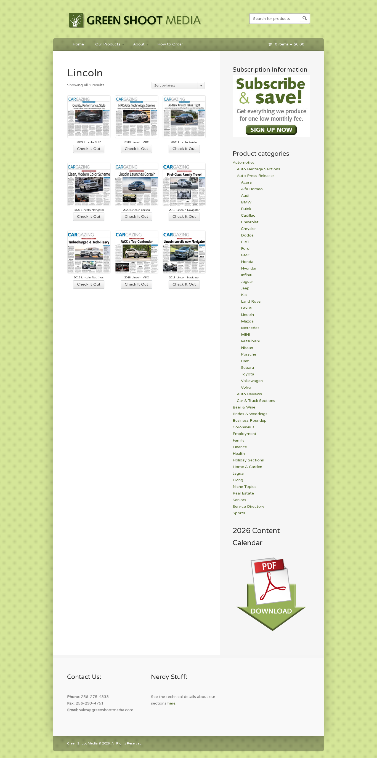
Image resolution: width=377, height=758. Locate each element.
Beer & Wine (244, 407)
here (172, 703)
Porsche (248, 354)
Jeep (245, 288)
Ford (245, 248)
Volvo (246, 387)
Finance (240, 447)
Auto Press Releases (256, 175)
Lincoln (247, 314)
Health (239, 453)
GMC (245, 255)
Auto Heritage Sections (258, 169)
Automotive (243, 162)
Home (78, 44)
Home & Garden (247, 466)
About (136, 45)
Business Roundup (250, 420)
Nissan (247, 347)
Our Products (105, 45)
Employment (244, 433)
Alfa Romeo (252, 189)
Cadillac (248, 215)
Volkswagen (252, 380)
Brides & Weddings (250, 414)
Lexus (246, 308)
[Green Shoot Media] (135, 29)
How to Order (170, 44)
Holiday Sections (248, 460)
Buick (246, 208)
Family (239, 440)
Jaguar (247, 281)
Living (238, 480)
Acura (246, 182)
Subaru (247, 367)
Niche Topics (244, 486)
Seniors (239, 500)
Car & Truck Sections (256, 400)
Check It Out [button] (88, 148)
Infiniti (246, 275)
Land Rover (251, 301)
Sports (239, 513)
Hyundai (248, 268)
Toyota (247, 374)
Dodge (247, 235)
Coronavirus (243, 427)
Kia (244, 294)
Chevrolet (250, 222)
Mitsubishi (250, 341)
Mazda (247, 321)
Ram (245, 361)
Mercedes (250, 328)
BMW (246, 202)
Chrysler (248, 228)
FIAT (245, 242)
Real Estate (243, 493)
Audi (245, 195)
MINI (245, 334)
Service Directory (248, 506)
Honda (247, 261)
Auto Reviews (249, 394)
